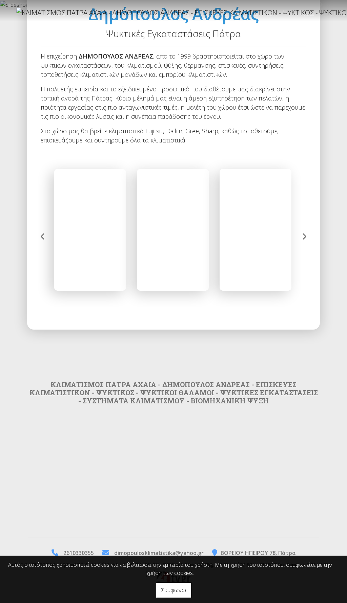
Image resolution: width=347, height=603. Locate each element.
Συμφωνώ (173, 590)
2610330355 (78, 553)
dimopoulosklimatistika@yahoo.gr (159, 553)
